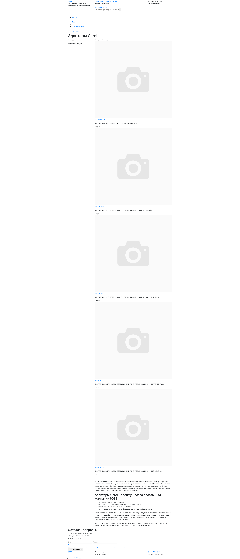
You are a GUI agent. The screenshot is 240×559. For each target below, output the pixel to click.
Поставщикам (166, 14)
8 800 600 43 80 (101, 7)
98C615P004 (99, 467)
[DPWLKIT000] (133, 253)
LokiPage (77, 558)
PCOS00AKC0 (100, 119)
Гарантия (156, 14)
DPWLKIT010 (99, 206)
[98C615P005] (133, 340)
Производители (121, 14)
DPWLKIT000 (99, 293)
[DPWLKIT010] (133, 166)
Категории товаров (135, 14)
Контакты (187, 14)
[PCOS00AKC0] (133, 79)
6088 (71, 1)
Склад (111, 14)
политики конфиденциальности (97, 547)
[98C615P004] (133, 427)
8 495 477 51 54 (111, 1)
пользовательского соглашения (122, 547)
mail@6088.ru (100, 1)
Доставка (148, 14)
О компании (177, 14)
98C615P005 (99, 380)
